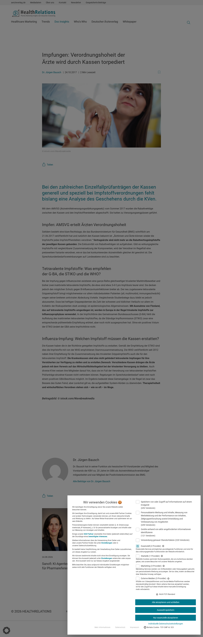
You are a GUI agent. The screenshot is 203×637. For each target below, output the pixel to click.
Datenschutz (120, 627)
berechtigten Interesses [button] (98, 536)
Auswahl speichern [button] (165, 610)
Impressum (134, 627)
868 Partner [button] (88, 534)
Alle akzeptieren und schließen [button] (165, 602)
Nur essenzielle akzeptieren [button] (165, 618)
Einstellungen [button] (106, 543)
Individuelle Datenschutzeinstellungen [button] (165, 624)
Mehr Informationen (102, 627)
